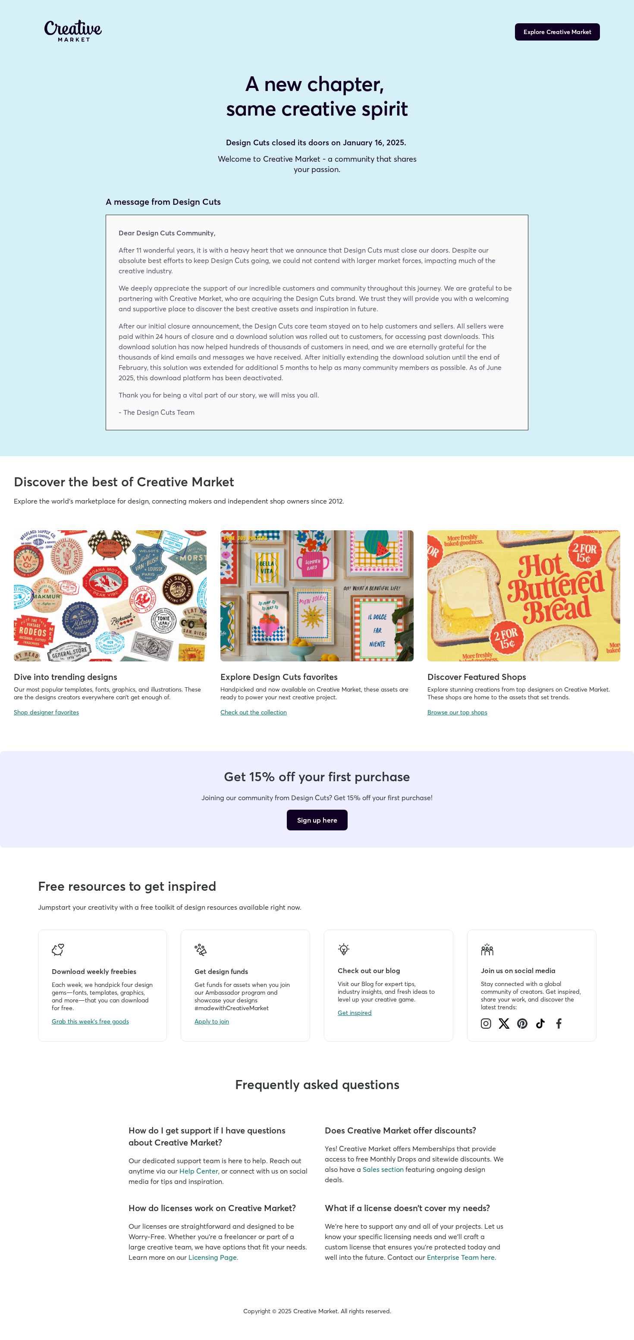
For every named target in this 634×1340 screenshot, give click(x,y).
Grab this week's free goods (90, 1021)
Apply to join (212, 1021)
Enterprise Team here (461, 1257)
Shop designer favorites (46, 712)
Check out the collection (253, 712)
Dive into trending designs (65, 676)
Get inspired (355, 1013)
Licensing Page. (213, 1257)
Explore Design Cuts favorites (279, 676)
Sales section (383, 1169)
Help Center (198, 1171)
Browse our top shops (457, 712)
